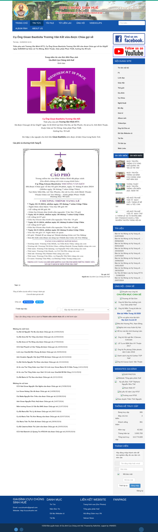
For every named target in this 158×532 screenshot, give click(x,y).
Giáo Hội (121, 83)
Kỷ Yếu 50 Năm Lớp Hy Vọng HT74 (129, 273)
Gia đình (121, 93)
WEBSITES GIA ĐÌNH (126, 369)
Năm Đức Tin (55, 509)
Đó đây (120, 108)
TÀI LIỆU (119, 228)
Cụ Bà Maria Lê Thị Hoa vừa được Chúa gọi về (34, 377)
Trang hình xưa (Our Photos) (94, 504)
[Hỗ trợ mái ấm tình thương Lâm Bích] (129, 332)
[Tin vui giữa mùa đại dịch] (129, 317)
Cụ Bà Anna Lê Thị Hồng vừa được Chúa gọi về (35, 342)
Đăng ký (140, 491)
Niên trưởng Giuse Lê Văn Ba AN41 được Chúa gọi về (37, 406)
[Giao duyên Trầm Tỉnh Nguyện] (129, 399)
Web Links (122, 148)
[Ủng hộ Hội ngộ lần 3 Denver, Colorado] (129, 338)
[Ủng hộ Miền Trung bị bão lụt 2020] (129, 310)
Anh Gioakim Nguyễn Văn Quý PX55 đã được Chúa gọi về (39, 357)
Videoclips (95, 23)
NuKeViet (96, 526)
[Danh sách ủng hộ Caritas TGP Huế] (129, 357)
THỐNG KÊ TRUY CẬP (126, 406)
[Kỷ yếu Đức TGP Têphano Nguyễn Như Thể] (129, 383)
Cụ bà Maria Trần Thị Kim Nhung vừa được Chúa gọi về (38, 416)
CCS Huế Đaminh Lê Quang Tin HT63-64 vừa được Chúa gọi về (41, 432)
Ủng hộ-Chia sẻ (124, 128)
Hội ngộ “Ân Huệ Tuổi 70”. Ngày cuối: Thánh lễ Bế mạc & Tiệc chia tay (128, 202)
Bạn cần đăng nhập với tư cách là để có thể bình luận (46, 317)
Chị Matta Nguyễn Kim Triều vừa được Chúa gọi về (36, 396)
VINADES (112, 526)
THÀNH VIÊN (121, 446)
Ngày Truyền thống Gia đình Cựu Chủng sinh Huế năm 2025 (134, 176)
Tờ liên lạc (65, 23)
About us (37, 28)
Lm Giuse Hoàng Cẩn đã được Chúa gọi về (33, 391)
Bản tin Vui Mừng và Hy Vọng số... (128, 234)
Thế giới (121, 88)
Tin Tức (36, 23)
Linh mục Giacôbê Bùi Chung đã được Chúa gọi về (36, 352)
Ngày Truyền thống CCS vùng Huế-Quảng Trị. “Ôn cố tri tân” (134, 164)
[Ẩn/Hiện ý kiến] (59, 309)
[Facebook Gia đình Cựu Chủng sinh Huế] (129, 39)
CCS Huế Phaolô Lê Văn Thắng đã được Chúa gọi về (37, 347)
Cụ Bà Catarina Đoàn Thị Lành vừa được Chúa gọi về (37, 427)
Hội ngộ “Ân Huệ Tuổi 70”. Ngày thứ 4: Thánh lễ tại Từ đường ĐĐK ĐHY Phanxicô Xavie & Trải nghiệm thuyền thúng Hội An (129, 216)
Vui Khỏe (121, 98)
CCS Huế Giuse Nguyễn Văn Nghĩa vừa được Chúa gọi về (38, 386)
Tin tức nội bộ (123, 68)
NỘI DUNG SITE (123, 61)
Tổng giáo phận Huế (91, 509)
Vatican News (88, 518)
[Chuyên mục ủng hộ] (129, 292)
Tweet (41, 302)
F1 (119, 73)
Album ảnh (21, 28)
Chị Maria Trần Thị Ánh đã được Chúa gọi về (34, 422)
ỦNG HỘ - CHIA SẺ (124, 286)
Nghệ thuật (122, 103)
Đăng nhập (135, 486)
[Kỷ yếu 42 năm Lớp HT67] (129, 392)
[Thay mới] (138, 475)
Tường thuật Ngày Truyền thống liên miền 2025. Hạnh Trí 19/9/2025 (128, 188)
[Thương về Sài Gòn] (129, 298)
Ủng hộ (80, 23)
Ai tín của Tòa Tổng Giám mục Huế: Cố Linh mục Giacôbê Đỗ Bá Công (44, 372)
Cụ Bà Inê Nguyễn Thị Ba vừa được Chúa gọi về (35, 332)
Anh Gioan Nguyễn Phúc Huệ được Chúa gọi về (35, 401)
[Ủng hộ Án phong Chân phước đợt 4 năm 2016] (129, 351)
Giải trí (120, 113)
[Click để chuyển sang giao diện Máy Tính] (21, 529)
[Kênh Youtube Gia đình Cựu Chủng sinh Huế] (129, 51)
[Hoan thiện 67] (129, 388)
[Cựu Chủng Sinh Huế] (21, 10)
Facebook (29, 302)
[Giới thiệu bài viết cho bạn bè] (99, 42)
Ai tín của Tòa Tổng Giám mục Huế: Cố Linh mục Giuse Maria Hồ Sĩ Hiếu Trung (47, 367)
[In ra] (104, 42)
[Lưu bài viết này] (108, 42)
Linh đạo (121, 78)
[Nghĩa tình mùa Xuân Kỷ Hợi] (129, 327)
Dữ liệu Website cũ (125, 133)
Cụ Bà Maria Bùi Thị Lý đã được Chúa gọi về (34, 411)
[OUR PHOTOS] (129, 374)
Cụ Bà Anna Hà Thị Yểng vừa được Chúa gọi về (35, 337)
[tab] (121, 155)
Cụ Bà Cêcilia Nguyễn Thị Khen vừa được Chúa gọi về (37, 362)
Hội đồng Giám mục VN (92, 513)
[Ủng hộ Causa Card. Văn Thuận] (129, 362)
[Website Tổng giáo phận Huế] (129, 378)
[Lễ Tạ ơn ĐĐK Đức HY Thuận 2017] (129, 344)
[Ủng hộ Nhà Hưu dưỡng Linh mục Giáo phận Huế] (129, 303)
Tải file (50, 23)
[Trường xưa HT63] (129, 395)
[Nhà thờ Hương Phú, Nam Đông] (129, 324)
